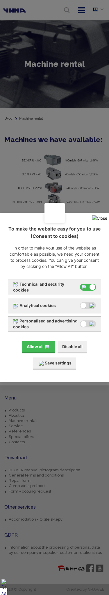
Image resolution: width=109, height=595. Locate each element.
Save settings (58, 362)
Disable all (72, 346)
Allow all (35, 346)
